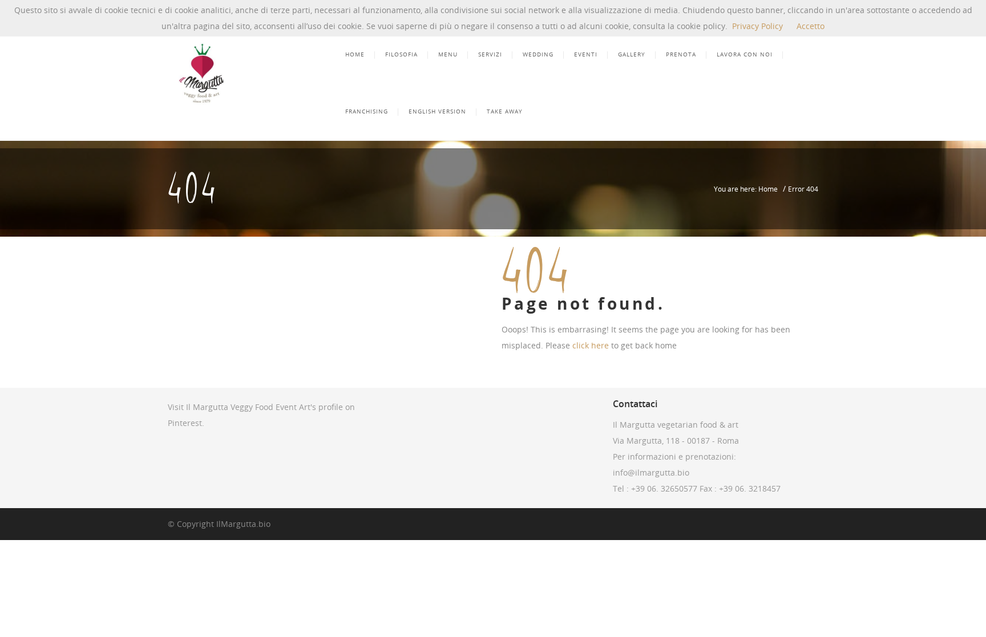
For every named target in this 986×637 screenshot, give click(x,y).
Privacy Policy (757, 26)
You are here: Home (746, 188)
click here (590, 345)
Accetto (811, 26)
